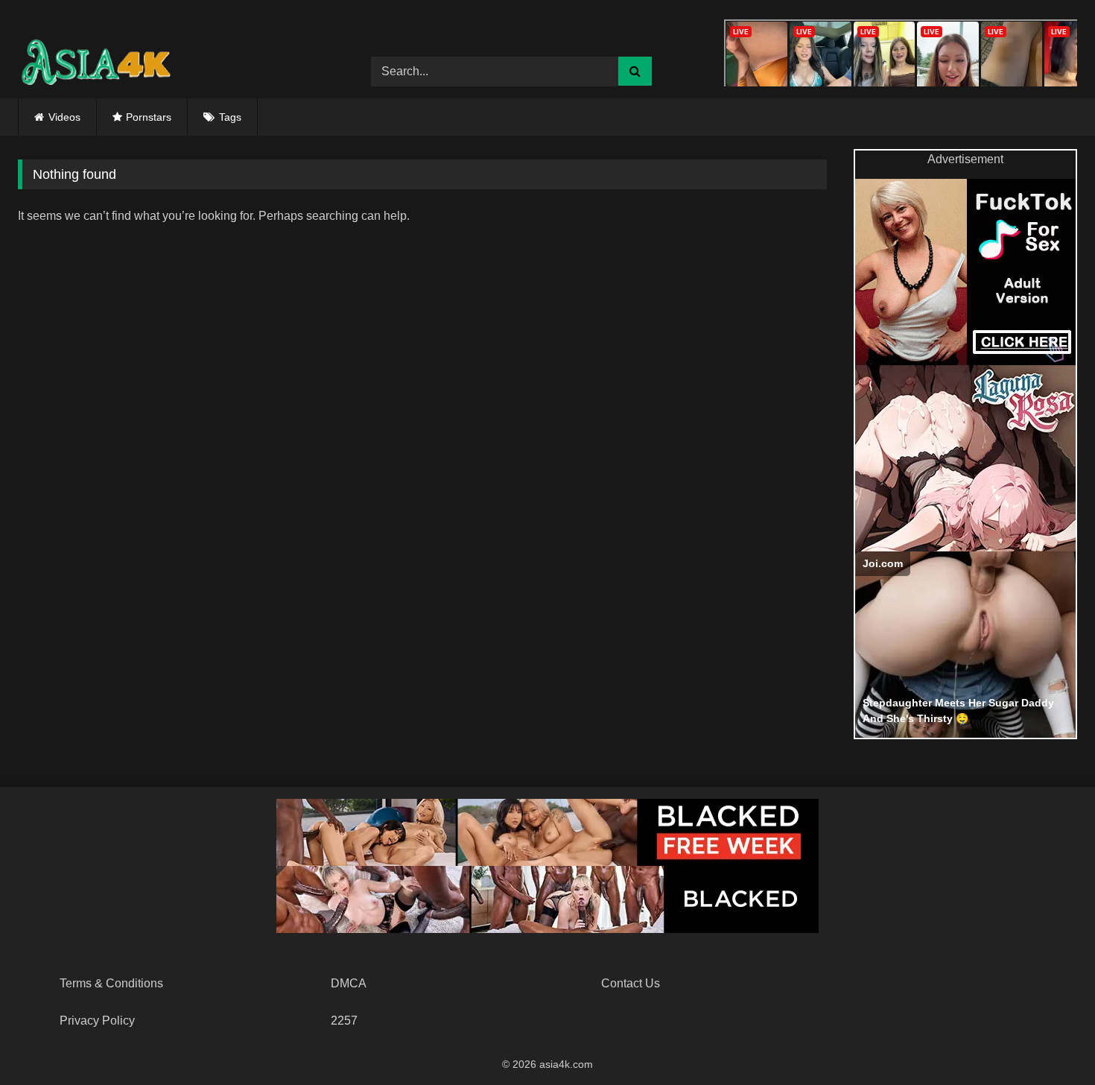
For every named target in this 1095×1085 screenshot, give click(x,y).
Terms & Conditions (111, 983)
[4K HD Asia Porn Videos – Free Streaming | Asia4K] (92, 60)
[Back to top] (1048, 1040)
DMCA (348, 983)
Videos (64, 117)
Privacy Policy (97, 1020)
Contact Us (630, 983)
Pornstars (148, 117)
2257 (344, 1020)
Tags (230, 117)
